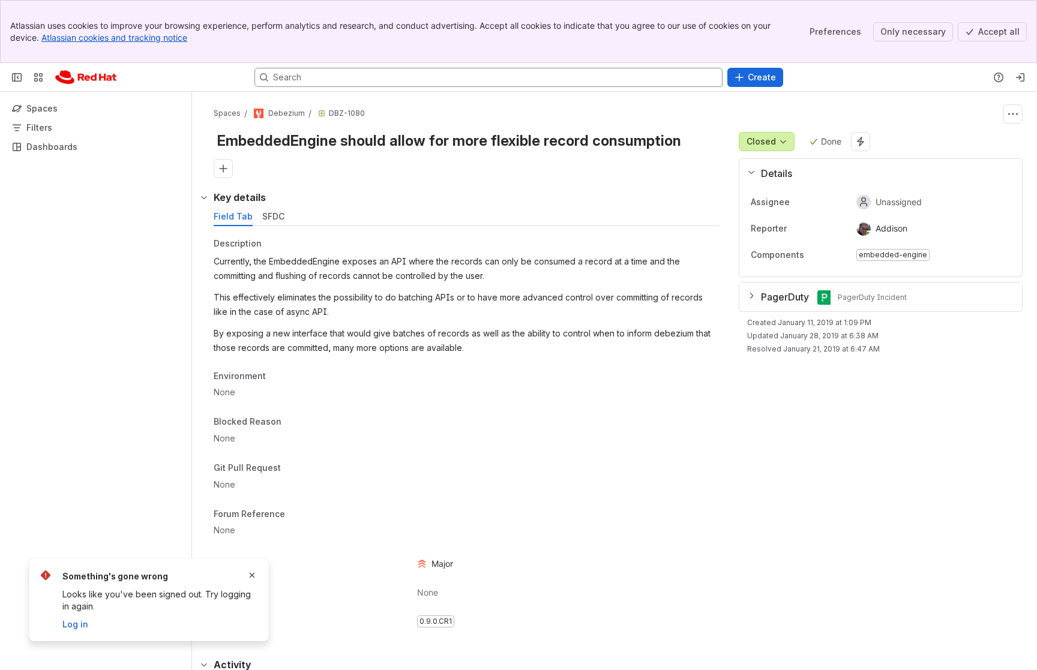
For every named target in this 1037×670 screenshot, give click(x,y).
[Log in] (1020, 77)
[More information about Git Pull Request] (293, 468)
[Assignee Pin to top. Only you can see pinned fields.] (799, 202)
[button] (876, 173)
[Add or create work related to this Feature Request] (223, 168)
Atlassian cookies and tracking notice (114, 37)
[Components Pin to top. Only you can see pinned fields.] (830, 255)
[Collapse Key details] (204, 197)
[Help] (998, 77)
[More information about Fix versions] (275, 622)
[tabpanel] (468, 433)
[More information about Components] (816, 255)
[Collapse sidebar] (16, 77)
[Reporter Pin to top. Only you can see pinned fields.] (796, 228)
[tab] (233, 216)
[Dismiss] (252, 575)
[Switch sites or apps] (38, 77)
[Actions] (1013, 114)
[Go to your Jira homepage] (86, 77)
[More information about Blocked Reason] (293, 423)
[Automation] (860, 141)
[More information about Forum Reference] (297, 514)
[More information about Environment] (278, 376)
